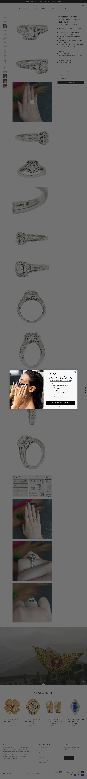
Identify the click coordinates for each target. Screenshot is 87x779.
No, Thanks (60, 406)
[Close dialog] (76, 371)
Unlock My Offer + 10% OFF (60, 403)
